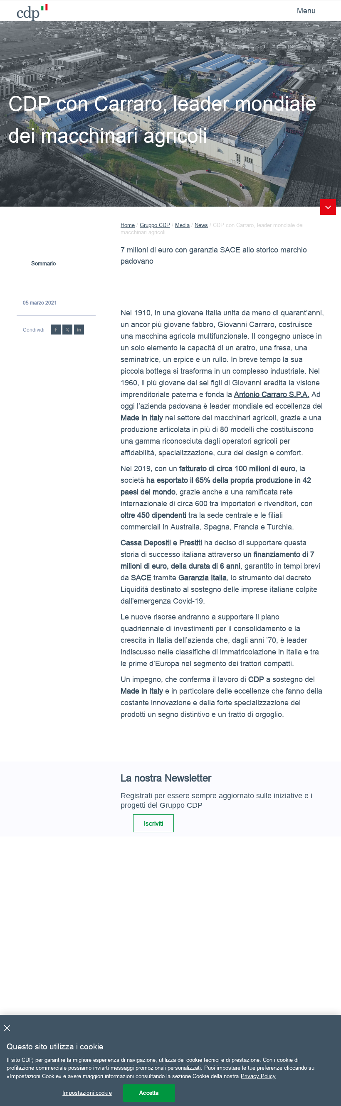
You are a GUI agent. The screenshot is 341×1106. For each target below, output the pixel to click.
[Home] (29, 10)
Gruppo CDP (155, 225)
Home (128, 225)
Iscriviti (153, 823)
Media (182, 225)
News (201, 225)
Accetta (148, 1092)
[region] (170, 1060)
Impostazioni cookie (86, 1092)
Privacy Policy (258, 1076)
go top (328, 207)
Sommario (43, 263)
